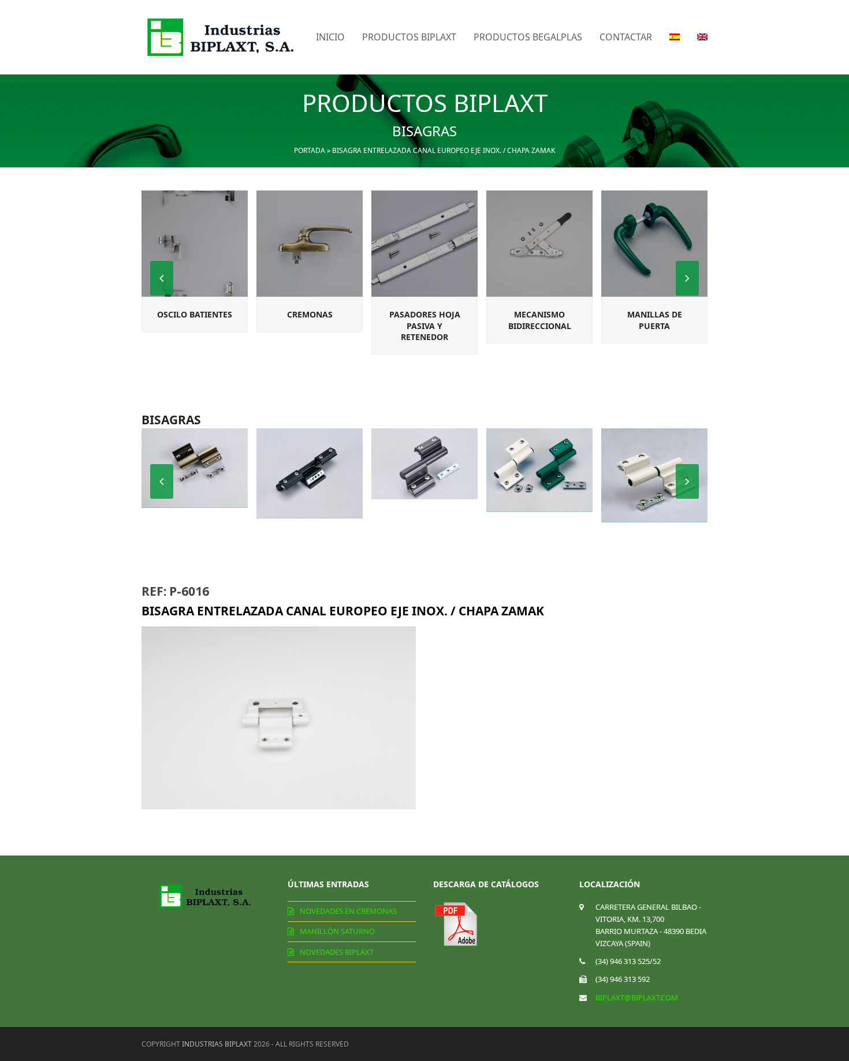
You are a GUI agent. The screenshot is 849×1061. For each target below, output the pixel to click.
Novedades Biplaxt (337, 952)
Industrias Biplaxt (217, 1044)
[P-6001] (539, 470)
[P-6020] (654, 475)
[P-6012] (195, 468)
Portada (309, 150)
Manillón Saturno (337, 931)
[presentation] (687, 278)
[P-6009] (424, 463)
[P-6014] (309, 473)
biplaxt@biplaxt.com (636, 997)
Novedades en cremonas (348, 911)
